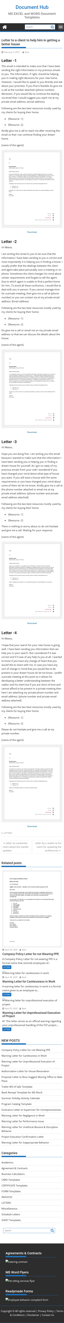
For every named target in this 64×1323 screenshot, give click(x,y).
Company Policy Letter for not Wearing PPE (25, 1050)
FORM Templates (11, 1191)
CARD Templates (10, 1179)
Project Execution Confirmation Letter (22, 1136)
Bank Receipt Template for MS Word (21, 1092)
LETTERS (8, 833)
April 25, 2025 (11, 1008)
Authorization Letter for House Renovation (25, 1071)
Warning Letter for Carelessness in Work (24, 1055)
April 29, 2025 (11, 949)
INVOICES (6, 1197)
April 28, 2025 (11, 977)
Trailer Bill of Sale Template (16, 1086)
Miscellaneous (9, 1208)
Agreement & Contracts (14, 1168)
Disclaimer (33, 1315)
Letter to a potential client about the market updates (15, 847)
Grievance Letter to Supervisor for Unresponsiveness (31, 1109)
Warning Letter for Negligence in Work (23, 1115)
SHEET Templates (11, 1220)
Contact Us (48, 1315)
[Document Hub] (4, 26)
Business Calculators (13, 1174)
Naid (27, 52)
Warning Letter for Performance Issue (22, 1121)
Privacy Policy (46, 1311)
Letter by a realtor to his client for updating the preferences (48, 847)
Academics (7, 1162)
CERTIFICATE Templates (14, 1185)
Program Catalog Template (16, 1104)
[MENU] (60, 27)
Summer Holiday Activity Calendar (20, 1098)
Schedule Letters (10, 1214)
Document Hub (32, 7)
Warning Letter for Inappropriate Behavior (25, 1142)
